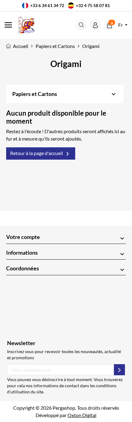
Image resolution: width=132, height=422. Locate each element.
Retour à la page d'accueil (40, 153)
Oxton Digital (82, 415)
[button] (81, 24)
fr (121, 25)
